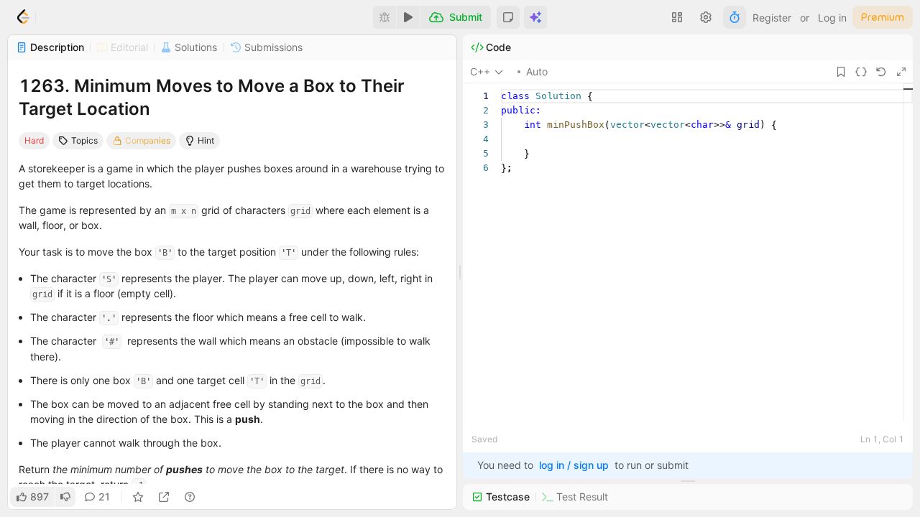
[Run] (408, 17)
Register (772, 17)
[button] (508, 17)
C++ (480, 71)
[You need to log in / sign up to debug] (384, 17)
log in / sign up (574, 465)
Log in (832, 17)
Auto (537, 71)
